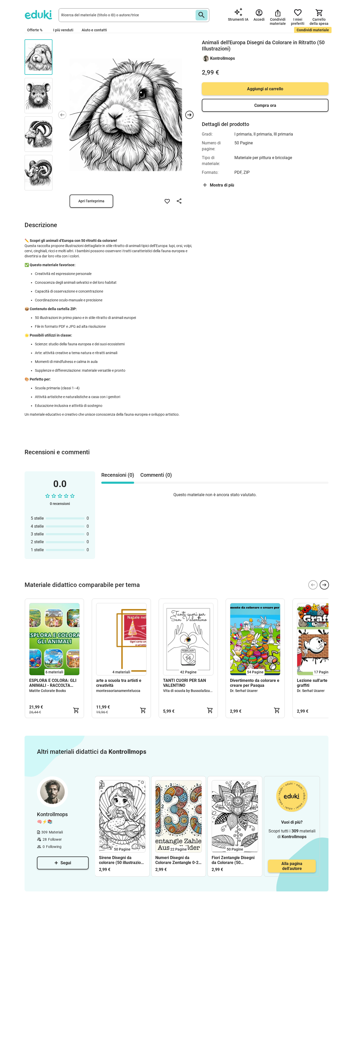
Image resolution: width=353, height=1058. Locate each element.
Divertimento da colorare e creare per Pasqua (254, 683)
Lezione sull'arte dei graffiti (315, 683)
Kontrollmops (222, 58)
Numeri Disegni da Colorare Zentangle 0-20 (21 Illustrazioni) (178, 860)
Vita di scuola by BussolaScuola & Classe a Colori (203, 691)
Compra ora (265, 105)
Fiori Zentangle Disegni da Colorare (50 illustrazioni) (233, 860)
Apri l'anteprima (91, 201)
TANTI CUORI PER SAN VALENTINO (184, 683)
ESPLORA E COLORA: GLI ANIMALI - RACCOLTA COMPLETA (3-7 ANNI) (52, 683)
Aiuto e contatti (94, 30)
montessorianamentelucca (118, 691)
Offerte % (34, 30)
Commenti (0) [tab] (156, 475)
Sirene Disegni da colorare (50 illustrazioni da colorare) (121, 860)
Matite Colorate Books (47, 691)
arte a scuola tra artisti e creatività (118, 683)
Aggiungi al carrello (265, 88)
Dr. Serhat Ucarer (244, 691)
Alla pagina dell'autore (291, 866)
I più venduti (63, 30)
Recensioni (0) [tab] (117, 475)
